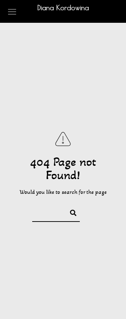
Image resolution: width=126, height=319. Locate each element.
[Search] (70, 211)
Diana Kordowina (63, 8)
